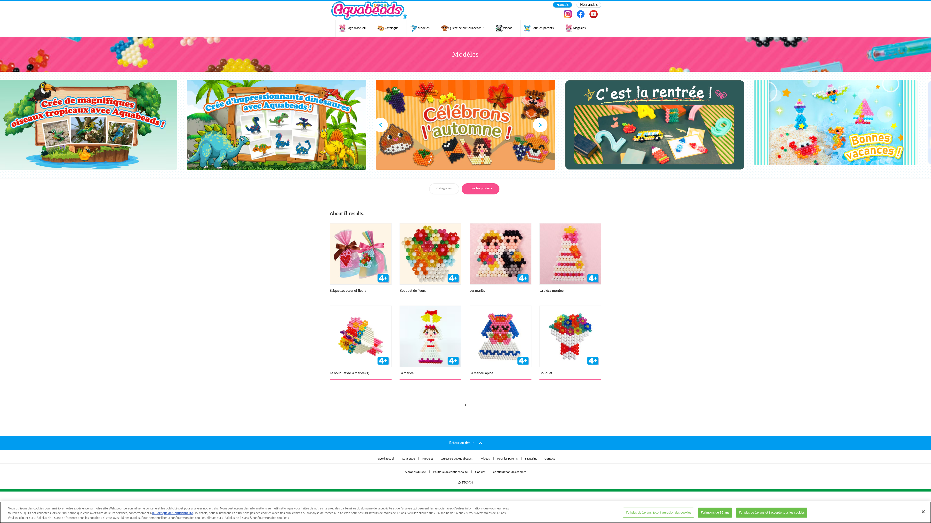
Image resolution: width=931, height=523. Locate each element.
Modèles (427, 458)
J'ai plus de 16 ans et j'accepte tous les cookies (772, 512)
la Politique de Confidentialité (172, 513)
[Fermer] (923, 511)
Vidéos (485, 458)
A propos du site (415, 471)
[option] (465, 125)
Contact (550, 458)
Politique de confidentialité (450, 471)
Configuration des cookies (509, 471)
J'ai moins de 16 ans (715, 512)
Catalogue (408, 458)
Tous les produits (480, 188)
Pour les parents (507, 458)
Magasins (531, 458)
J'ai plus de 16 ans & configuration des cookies (658, 512)
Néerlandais (589, 5)
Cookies (480, 471)
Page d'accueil (385, 458)
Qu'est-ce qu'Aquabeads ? (457, 458)
